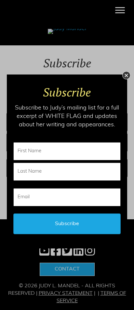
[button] (126, 75)
